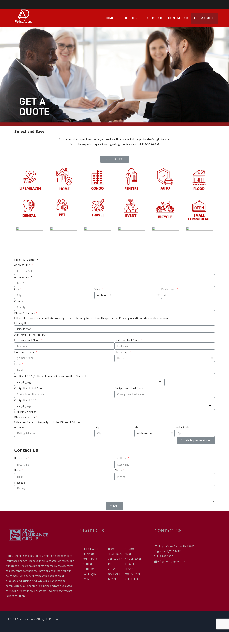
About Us (154, 18)
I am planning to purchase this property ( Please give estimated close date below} (118, 318)
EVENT (87, 579)
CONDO (129, 549)
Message (19, 483)
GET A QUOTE (204, 18)
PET (110, 564)
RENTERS (88, 569)
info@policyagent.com (171, 561)
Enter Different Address (67, 422)
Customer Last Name (127, 340)
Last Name (120, 458)
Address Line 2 (23, 277)
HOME (112, 549)
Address (19, 427)
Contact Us (178, 18)
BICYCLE (113, 579)
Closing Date (22, 323)
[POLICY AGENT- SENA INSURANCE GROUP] (27, 16)
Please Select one (25, 313)
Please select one (25, 417)
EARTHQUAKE (91, 574)
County (18, 301)
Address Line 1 (23, 265)
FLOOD (129, 569)
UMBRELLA (131, 579)
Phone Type (121, 352)
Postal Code (168, 289)
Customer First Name (27, 340)
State (97, 289)
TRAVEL (130, 564)
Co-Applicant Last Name (129, 388)
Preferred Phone (24, 352)
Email (17, 364)
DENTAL (87, 564)
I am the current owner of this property (40, 318)
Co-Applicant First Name (29, 388)
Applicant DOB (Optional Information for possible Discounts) (51, 376)
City (16, 289)
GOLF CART (115, 574)
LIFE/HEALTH (91, 549)
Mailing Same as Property (32, 422)
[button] (114, 159)
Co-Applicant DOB (25, 400)
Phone (118, 470)
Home (109, 18)
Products (128, 18)
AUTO (111, 569)
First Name (21, 458)
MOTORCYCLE (133, 574)
